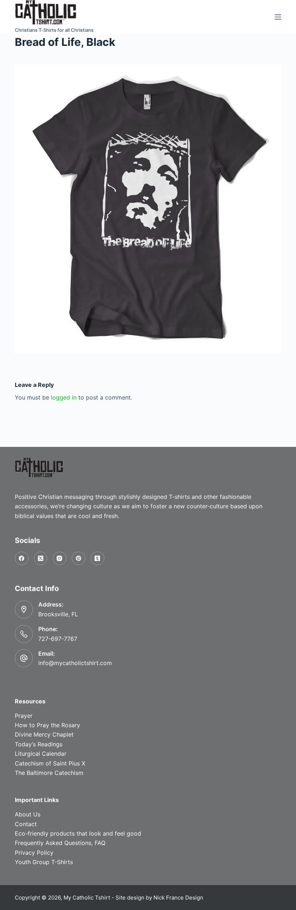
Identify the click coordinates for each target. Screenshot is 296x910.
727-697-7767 (57, 638)
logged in (64, 397)
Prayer (23, 715)
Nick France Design (178, 897)
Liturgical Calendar (40, 753)
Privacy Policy (34, 852)
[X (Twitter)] (41, 558)
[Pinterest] (79, 558)
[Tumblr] (97, 558)
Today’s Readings (38, 744)
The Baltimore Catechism (49, 772)
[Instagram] (59, 558)
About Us (27, 814)
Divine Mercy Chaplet (44, 734)
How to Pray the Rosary (47, 725)
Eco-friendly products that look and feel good (78, 833)
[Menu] (278, 17)
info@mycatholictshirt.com (75, 663)
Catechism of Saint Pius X (50, 763)
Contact (26, 824)
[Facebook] (22, 558)
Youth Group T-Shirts (44, 862)
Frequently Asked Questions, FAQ (60, 842)
